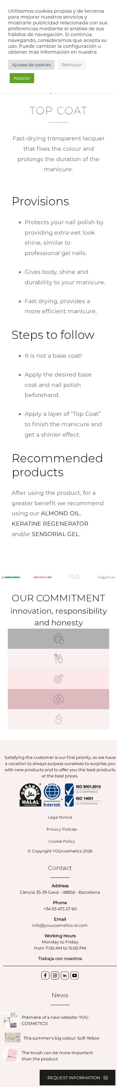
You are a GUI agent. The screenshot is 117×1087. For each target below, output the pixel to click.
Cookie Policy (61, 841)
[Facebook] (45, 976)
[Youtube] (75, 976)
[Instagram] (55, 976)
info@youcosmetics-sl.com (60, 925)
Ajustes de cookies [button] (31, 64)
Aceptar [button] (22, 78)
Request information (73, 1077)
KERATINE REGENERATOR (50, 523)
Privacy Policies (61, 829)
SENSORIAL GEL (55, 534)
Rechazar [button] (72, 64)
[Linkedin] (65, 976)
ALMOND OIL (60, 513)
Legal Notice (60, 817)
